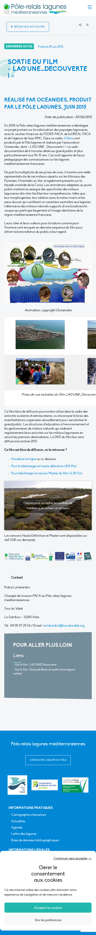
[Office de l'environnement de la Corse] (75, 785)
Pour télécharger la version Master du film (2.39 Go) (46, 473)
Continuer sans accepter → (73, 858)
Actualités (18, 821)
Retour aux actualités (29, 26)
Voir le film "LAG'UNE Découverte (35, 664)
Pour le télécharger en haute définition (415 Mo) (44, 466)
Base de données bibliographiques (35, 840)
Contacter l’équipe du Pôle (48, 760)
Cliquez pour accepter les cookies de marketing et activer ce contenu (48, 505)
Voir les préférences (48, 920)
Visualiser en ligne (23, 459)
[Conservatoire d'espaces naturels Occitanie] (44, 785)
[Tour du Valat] (17, 785)
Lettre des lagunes (23, 834)
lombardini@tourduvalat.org (64, 625)
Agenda (16, 827)
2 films (68, 138)
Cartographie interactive (28, 815)
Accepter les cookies (48, 908)
